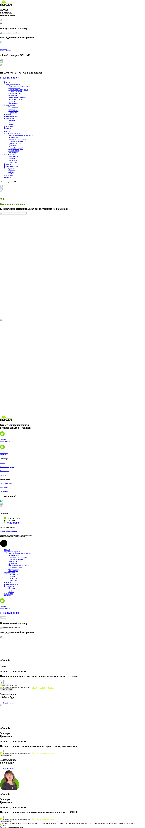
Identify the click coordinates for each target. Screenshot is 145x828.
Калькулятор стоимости (4, 453)
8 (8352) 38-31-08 (9, 77)
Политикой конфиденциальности (43, 687)
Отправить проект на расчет (5, 440)
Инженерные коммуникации (18, 97)
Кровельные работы (15, 92)
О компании (8, 126)
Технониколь (13, 107)
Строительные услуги (12, 84)
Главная (7, 82)
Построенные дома (11, 116)
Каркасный (12, 113)
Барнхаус (11, 109)
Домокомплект (13, 101)
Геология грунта (14, 88)
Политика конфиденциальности (8, 531)
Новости (11, 120)
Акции (10, 122)
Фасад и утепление (15, 93)
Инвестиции (13, 103)
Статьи (11, 124)
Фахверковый (13, 111)
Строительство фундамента (18, 90)
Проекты (7, 114)
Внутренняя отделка (15, 99)
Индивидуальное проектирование (20, 86)
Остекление (12, 95)
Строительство (9, 105)
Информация (9, 118)
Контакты (7, 128)
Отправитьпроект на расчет (5, 49)
